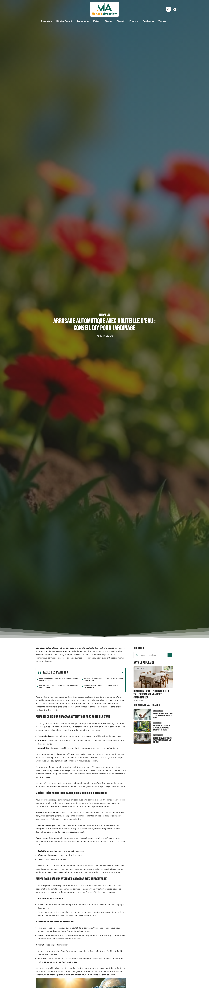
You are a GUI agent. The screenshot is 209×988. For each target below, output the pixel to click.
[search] (168, 9)
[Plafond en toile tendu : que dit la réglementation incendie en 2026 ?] (142, 714)
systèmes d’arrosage (60, 770)
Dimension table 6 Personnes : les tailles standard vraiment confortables (151, 694)
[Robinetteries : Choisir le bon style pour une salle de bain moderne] (142, 738)
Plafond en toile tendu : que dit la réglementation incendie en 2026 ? (163, 716)
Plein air (157, 723)
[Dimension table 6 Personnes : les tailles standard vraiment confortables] (153, 677)
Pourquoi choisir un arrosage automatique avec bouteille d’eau (59, 679)
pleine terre (112, 748)
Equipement (140, 668)
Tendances (104, 315)
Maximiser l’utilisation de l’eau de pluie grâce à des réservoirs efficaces (161, 728)
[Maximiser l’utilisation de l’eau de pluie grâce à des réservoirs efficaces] (142, 726)
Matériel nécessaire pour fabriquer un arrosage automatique (103, 679)
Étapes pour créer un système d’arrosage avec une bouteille (58, 686)
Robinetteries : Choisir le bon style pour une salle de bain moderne (162, 740)
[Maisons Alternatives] (104, 9)
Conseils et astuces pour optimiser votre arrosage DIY (101, 686)
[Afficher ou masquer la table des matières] (95, 672)
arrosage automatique (47, 648)
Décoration (158, 710)
